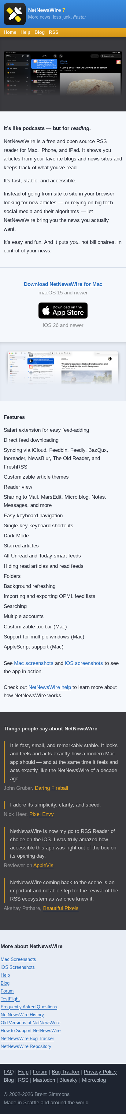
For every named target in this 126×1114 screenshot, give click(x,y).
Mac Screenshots (18, 959)
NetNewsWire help (49, 687)
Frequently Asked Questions (29, 1006)
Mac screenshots (34, 663)
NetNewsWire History (22, 1014)
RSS (53, 32)
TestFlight (10, 998)
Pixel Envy (41, 814)
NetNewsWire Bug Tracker (27, 1038)
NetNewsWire (46, 10)
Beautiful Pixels (61, 908)
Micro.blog (94, 1080)
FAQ (9, 1072)
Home (10, 32)
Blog (40, 32)
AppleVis (43, 865)
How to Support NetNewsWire (31, 1030)
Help (25, 32)
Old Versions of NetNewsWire (30, 1022)
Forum (7, 990)
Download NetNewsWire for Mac (63, 284)
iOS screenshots (84, 663)
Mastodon (44, 1080)
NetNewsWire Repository (26, 1046)
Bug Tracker (66, 1072)
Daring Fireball (51, 788)
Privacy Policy (100, 1072)
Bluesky (68, 1080)
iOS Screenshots (18, 967)
